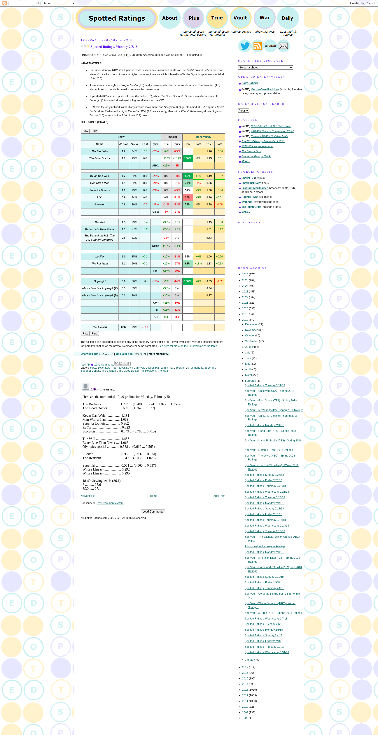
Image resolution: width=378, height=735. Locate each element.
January (250, 659)
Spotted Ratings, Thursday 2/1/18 (264, 646)
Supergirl (209, 367)
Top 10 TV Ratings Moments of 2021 (263, 141)
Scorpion (180, 367)
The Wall (162, 370)
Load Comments (153, 511)
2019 (245, 314)
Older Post (219, 495)
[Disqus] (153, 436)
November (251, 330)
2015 (245, 678)
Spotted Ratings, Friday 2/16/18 (263, 514)
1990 (245, 717)
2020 (245, 308)
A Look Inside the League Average (265, 546)
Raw (85, 131)
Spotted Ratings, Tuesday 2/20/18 (265, 497)
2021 (245, 302)
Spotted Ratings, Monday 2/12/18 (264, 552)
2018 (245, 319)
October (250, 335)
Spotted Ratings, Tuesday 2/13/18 (265, 531)
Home (153, 495)
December (251, 324)
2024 (245, 285)
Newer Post (87, 495)
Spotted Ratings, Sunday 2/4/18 (263, 635)
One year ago (124, 353)
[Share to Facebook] (129, 363)
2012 (245, 695)
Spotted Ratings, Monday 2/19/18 (264, 503)
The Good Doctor (129, 370)
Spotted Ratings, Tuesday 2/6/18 (264, 624)
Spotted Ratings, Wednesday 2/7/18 (266, 618)
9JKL (93, 367)
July (248, 352)
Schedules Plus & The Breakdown (271, 126)
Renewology (203, 136)
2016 (245, 672)
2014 (245, 684)
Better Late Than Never (111, 367)
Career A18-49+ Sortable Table (269, 136)
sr (188, 367)
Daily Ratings (250, 83)
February (251, 380)
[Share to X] (125, 363)
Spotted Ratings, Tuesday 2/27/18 (265, 385)
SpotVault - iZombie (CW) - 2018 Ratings (269, 450)
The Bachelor (109, 370)
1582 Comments (104, 364)
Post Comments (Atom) (110, 503)
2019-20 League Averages (257, 146)
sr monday (197, 367)
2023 (245, 291)
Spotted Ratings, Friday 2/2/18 (263, 641)
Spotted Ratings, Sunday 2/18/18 (264, 508)
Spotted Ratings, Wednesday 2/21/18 (267, 491)
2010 (245, 706)
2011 (245, 701)
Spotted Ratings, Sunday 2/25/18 (264, 474)
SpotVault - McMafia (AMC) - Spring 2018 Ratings (274, 410)
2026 (245, 274)
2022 (245, 297)
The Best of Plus (251, 151)
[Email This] (116, 363)
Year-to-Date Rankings (265, 89)
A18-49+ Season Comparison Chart (272, 131)
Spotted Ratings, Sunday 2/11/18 (264, 576)
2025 (245, 280)
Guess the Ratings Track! (256, 156)
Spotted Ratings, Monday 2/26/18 (264, 425)
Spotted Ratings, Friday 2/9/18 (263, 582)
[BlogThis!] (121, 363)
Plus (94, 131)
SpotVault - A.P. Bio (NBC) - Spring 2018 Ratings (273, 612)
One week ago (89, 353)
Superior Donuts (90, 370)
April (248, 369)
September (252, 341)
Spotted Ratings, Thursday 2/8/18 (264, 588)
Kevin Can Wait (135, 367)
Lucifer (150, 367)
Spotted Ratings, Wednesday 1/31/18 (267, 652)
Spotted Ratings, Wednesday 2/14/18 (267, 525)
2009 (245, 712)
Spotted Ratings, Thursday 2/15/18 (265, 520)
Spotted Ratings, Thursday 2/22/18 (265, 486)
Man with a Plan (164, 367)
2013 (245, 689)
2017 (245, 667)
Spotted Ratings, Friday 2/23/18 (263, 480)
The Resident (148, 370)
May (248, 363)
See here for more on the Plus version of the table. (188, 346)
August (249, 346)
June (248, 358)
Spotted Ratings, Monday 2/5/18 (114, 46)
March (249, 375)
